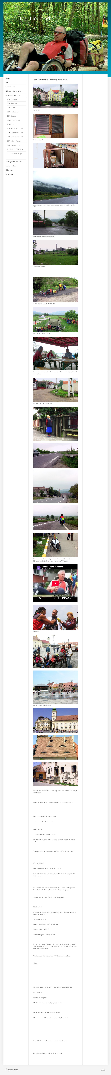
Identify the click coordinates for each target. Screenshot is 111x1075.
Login (104, 1069)
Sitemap (16, 1069)
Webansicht (102, 1070)
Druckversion (11, 1069)
